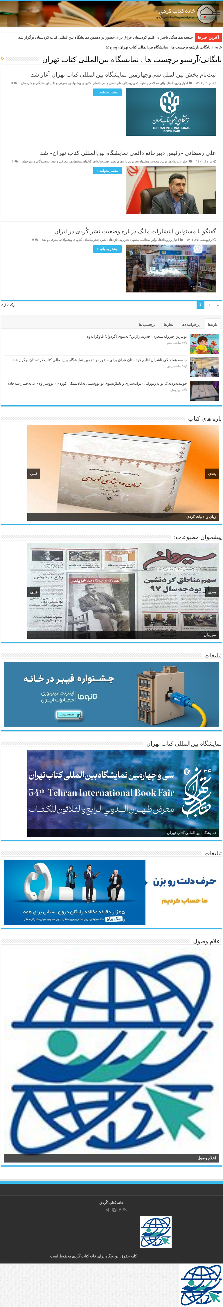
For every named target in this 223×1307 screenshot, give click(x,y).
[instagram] (114, 1209)
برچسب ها (147, 324)
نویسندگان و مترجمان (35, 83)
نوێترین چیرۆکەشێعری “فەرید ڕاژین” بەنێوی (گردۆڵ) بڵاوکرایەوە (137, 336)
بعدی (212, 473)
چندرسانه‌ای (100, 83)
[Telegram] (107, 1209)
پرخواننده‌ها (190, 324)
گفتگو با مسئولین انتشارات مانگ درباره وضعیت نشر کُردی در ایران (135, 231)
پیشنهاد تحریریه (138, 83)
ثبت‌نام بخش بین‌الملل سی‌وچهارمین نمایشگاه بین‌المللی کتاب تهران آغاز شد (123, 74)
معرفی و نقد (59, 83)
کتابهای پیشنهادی (80, 83)
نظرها (168, 324)
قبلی (33, 473)
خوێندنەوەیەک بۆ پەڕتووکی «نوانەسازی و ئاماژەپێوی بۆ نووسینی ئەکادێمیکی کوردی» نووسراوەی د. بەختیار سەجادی (96, 383)
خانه (218, 47)
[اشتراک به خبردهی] (2, 59)
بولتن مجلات (158, 83)
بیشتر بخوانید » (107, 92)
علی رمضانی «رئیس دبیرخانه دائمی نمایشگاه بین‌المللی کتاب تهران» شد (128, 153)
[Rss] (125, 1209)
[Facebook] (120, 1209)
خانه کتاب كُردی (111, 1203)
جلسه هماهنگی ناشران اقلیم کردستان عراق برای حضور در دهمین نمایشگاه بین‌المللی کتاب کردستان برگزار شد (105, 37)
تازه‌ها (212, 324)
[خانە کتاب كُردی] (111, 14)
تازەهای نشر (118, 83)
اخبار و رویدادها (178, 83)
